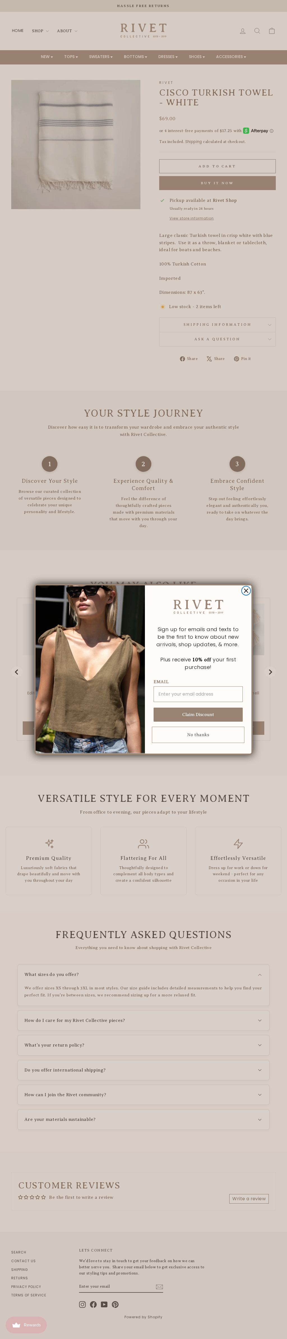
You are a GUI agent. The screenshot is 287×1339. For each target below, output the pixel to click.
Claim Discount (198, 714)
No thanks (198, 734)
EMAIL (161, 681)
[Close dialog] (246, 590)
